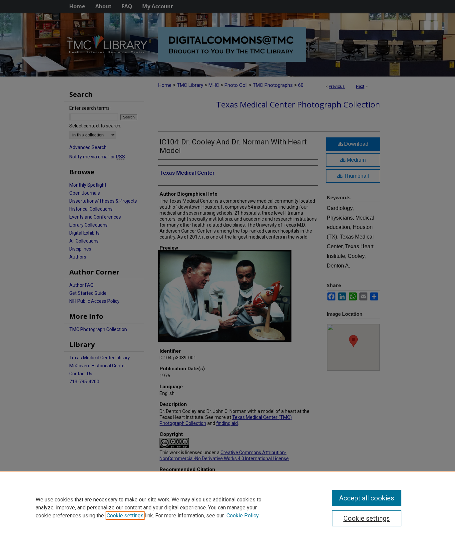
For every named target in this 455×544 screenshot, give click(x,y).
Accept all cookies (366, 498)
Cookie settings (125, 515)
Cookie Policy (243, 515)
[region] (227, 507)
